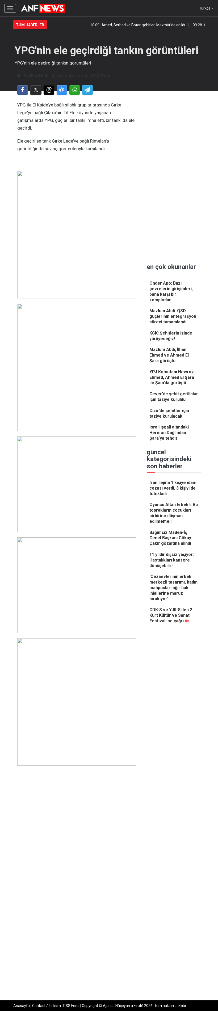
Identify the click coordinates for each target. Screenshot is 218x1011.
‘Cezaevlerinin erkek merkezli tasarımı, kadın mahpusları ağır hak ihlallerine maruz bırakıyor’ (173, 587)
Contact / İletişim (46, 1006)
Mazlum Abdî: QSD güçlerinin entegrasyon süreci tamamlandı (172, 316)
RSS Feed (71, 1006)
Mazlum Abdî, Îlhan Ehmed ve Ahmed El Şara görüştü (169, 355)
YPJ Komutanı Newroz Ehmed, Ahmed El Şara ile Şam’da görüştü (171, 377)
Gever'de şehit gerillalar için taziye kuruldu (173, 396)
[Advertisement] (76, 873)
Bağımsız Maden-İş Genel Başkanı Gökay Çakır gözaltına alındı (170, 538)
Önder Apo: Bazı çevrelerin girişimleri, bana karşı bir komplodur (171, 291)
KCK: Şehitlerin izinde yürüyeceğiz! (170, 336)
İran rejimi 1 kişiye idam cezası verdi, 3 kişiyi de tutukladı (172, 488)
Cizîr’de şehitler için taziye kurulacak (169, 413)
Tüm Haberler (30, 25)
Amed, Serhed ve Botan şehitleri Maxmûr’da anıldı (136, 25)
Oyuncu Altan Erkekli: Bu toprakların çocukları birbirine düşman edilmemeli (173, 513)
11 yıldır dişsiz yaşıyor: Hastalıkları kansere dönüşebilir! (171, 560)
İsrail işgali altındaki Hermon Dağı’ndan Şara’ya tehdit (169, 433)
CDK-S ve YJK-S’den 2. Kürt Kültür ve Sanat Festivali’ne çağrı (171, 615)
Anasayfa (21, 1006)
